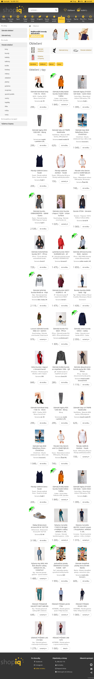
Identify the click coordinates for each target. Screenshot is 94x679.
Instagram (39, 665)
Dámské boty (63, 50)
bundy (7, 53)
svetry (7, 98)
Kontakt (6, 1)
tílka (6, 106)
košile (7, 66)
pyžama (7, 86)
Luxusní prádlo (54, 20)
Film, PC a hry (83, 20)
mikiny (7, 74)
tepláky (7, 102)
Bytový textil (47, 20)
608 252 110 (61, 662)
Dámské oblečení (40, 50)
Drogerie (40, 19)
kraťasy (7, 70)
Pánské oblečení (85, 50)
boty (6, 49)
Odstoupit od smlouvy (64, 672)
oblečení (8, 78)
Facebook (39, 662)
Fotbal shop (25, 20)
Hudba (90, 19)
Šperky (76, 19)
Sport (18, 19)
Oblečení (36, 26)
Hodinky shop (68, 20)
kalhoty (7, 61)
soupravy (8, 90)
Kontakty (60, 665)
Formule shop (10, 20)
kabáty (7, 57)
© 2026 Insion (91, 677)
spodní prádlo (9, 94)
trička (7, 110)
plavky (7, 82)
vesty (6, 115)
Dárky (4, 19)
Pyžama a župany (41, 57)
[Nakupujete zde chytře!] (30, 26)
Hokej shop (32, 20)
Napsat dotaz (61, 668)
